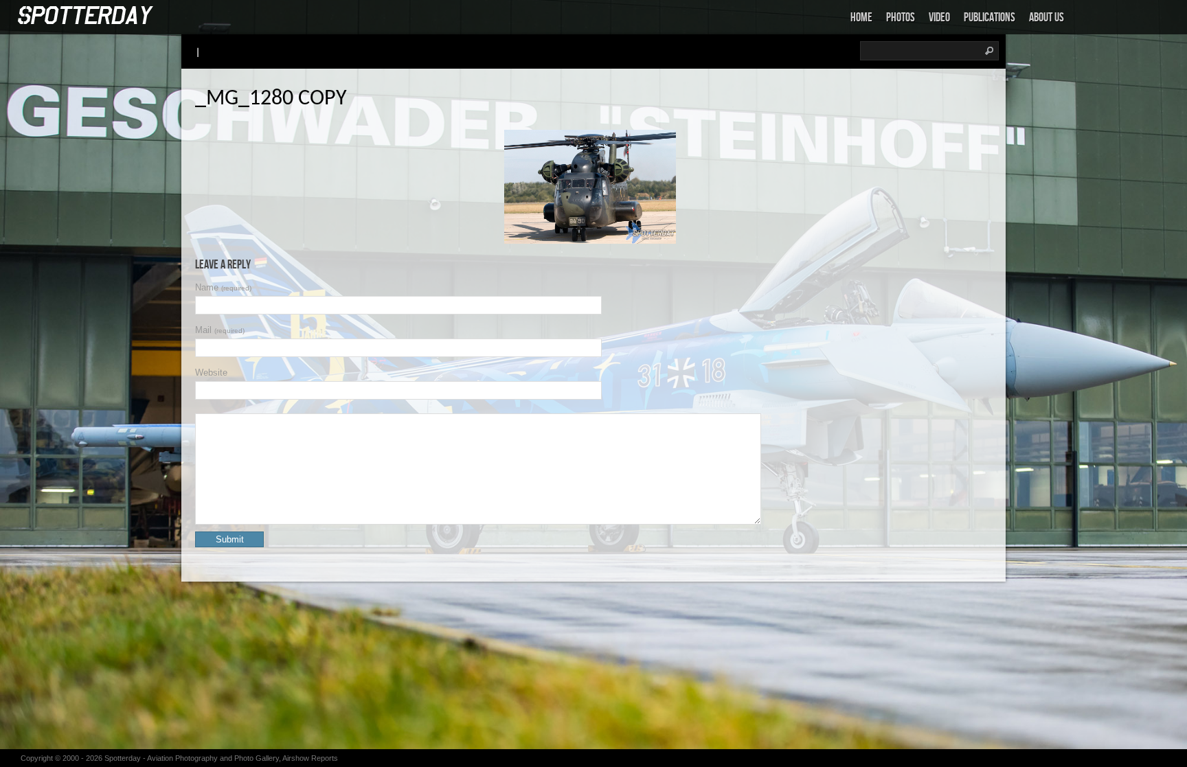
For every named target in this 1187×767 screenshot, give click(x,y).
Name (223, 287)
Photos (900, 17)
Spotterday (122, 758)
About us (1046, 17)
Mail (220, 330)
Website (211, 372)
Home (861, 17)
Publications (989, 17)
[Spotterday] (86, 16)
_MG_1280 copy (271, 99)
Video (939, 17)
